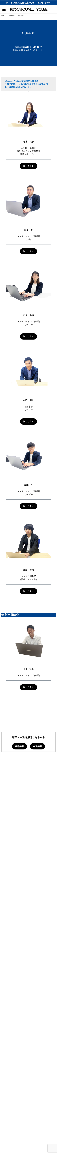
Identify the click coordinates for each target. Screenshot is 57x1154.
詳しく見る (28, 166)
